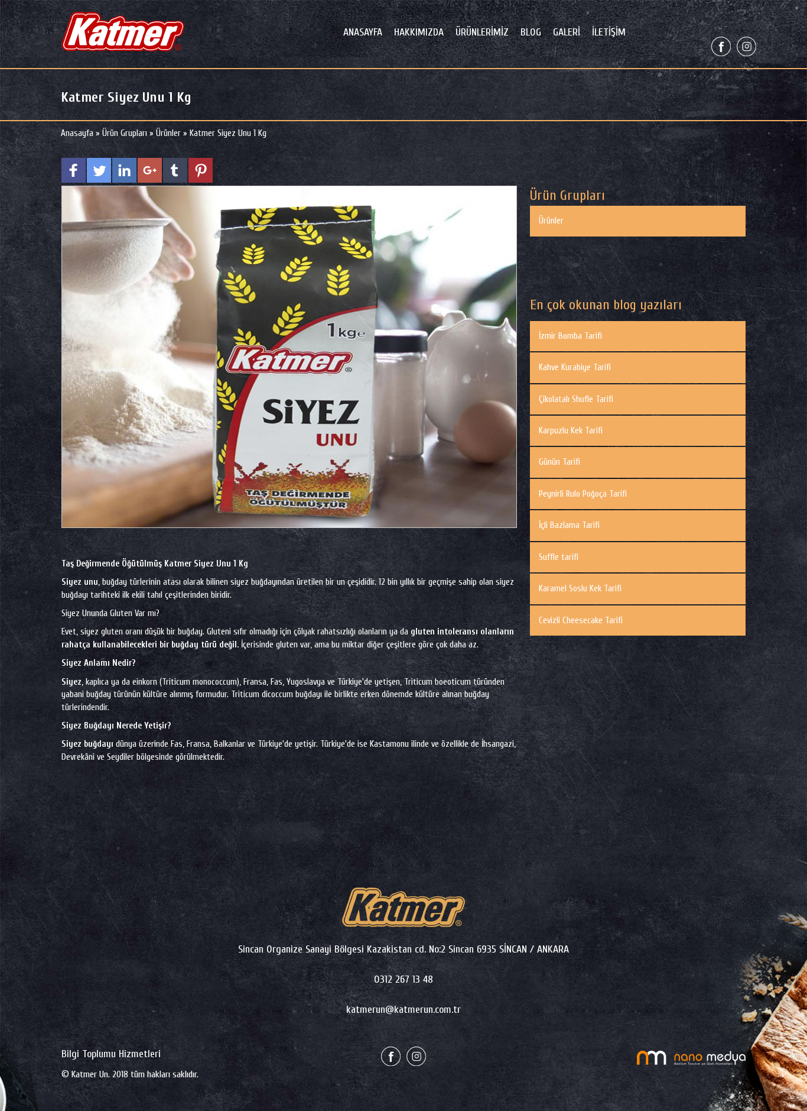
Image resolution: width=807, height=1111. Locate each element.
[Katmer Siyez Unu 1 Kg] (289, 356)
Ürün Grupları (125, 133)
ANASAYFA (362, 32)
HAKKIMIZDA (419, 32)
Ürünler (168, 133)
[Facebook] (721, 46)
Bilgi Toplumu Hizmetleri (111, 1054)
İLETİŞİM (609, 32)
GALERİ (566, 32)
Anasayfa (78, 133)
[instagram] (746, 46)
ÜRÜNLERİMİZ (482, 32)
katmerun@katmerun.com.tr (403, 1009)
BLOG (530, 32)
